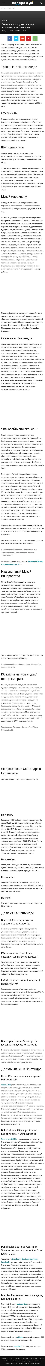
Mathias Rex (22, 1304)
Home (3, 8)
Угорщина (11, 8)
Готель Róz (6, 1085)
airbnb (19, 1337)
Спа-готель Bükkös (9, 1139)
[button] (42, 3)
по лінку (17, 1346)
